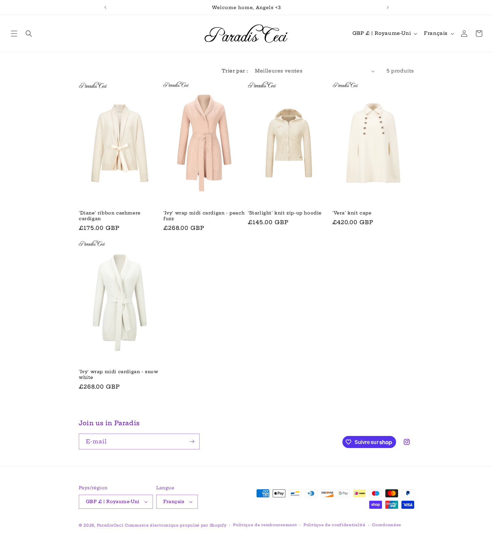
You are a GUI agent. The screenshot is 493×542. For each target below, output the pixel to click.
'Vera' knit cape (352, 212)
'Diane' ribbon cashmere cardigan (110, 215)
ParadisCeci (110, 525)
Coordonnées (386, 525)
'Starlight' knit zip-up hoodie (285, 212)
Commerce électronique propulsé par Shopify (175, 525)
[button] (14, 33)
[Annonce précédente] (105, 7)
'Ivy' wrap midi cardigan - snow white (118, 374)
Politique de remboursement (265, 525)
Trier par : (235, 71)
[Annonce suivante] (387, 7)
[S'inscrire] (191, 441)
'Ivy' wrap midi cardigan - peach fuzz (203, 215)
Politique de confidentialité (335, 525)
